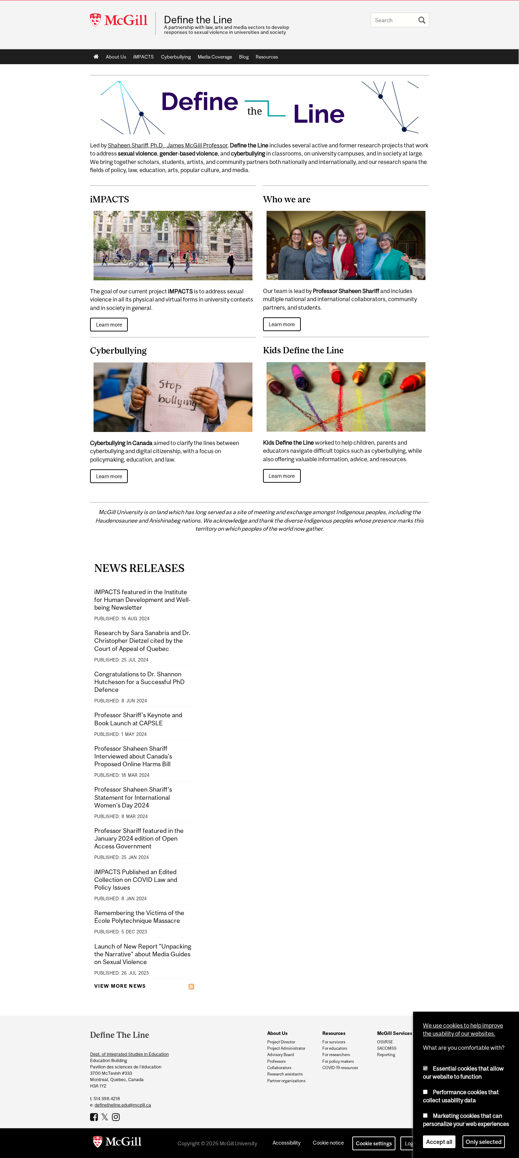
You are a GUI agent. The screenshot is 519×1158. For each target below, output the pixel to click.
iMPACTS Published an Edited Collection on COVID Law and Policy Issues (135, 879)
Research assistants (285, 1074)
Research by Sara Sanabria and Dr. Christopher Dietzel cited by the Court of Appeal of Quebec (142, 640)
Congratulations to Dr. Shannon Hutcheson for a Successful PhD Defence (139, 681)
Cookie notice (328, 1143)
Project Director (281, 1042)
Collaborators (279, 1068)
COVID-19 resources (340, 1068)
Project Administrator (286, 1048)
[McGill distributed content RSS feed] (191, 986)
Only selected (484, 1142)
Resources (267, 57)
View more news (120, 986)
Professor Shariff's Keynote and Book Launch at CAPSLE (138, 718)
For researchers (336, 1055)
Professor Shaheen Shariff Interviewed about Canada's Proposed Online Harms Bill (133, 756)
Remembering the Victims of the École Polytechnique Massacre (139, 916)
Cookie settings (374, 1143)
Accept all (439, 1142)
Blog (244, 57)
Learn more (109, 325)
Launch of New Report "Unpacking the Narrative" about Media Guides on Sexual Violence (142, 954)
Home (96, 56)
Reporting (386, 1055)
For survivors (333, 1042)
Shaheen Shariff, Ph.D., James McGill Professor (167, 145)
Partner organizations (286, 1081)
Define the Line (198, 19)
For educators (334, 1048)
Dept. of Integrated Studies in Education (129, 1054)
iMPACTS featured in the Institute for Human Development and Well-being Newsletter (142, 599)
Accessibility (286, 1143)
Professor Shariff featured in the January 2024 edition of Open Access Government (139, 838)
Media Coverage (215, 57)
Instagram (116, 1117)
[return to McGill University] (117, 1143)
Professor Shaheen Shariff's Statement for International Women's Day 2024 (133, 797)
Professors (276, 1061)
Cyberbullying (176, 57)
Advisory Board (280, 1055)
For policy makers (338, 1061)
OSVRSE (385, 1042)
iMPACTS (143, 57)
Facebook (95, 1117)
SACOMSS (386, 1048)
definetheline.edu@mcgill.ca (123, 1105)
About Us (116, 57)
